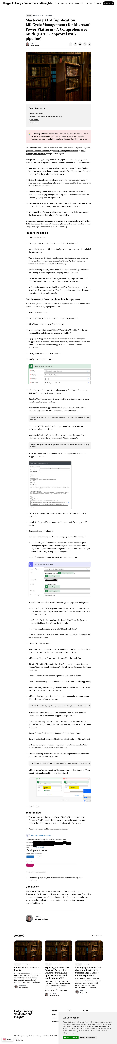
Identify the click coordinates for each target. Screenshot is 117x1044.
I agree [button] (66, 1037)
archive (29, 15)
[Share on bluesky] (89, 44)
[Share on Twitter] (70, 44)
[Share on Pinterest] (80, 44)
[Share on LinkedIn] (85, 44)
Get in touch (108, 3)
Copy (87, 417)
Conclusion (34, 123)
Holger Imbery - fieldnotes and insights (27, 3)
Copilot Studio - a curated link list (26, 969)
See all (97, 935)
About (71, 3)
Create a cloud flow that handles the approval (46, 116)
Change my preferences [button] (87, 1037)
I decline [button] (74, 1037)
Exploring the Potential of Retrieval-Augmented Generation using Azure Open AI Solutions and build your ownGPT (57, 973)
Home (57, 3)
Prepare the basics (36, 113)
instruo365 (79, 3)
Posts (63, 3)
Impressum (17, 1038)
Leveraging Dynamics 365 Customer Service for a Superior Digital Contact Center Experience (88, 971)
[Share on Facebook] (75, 44)
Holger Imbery (34, 45)
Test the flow (34, 120)
